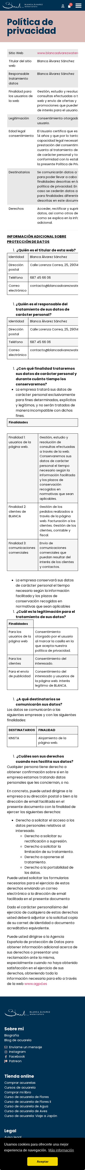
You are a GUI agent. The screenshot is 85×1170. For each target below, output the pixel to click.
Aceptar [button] (42, 1161)
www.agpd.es (35, 983)
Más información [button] (61, 1150)
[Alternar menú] (78, 5)
